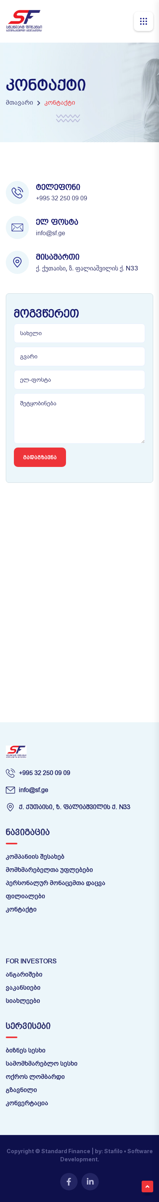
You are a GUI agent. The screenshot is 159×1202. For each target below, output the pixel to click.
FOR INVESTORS (31, 961)
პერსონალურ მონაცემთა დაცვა (55, 883)
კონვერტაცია (27, 1103)
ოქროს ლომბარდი (35, 1077)
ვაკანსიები (23, 987)
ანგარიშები (24, 974)
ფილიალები (25, 896)
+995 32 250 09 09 (61, 198)
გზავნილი (21, 1090)
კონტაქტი (21, 909)
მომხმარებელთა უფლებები (49, 870)
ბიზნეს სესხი (26, 1050)
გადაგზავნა (40, 457)
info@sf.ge (50, 233)
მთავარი (19, 102)
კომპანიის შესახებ (35, 856)
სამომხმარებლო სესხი (42, 1063)
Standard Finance (65, 1151)
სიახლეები (23, 1001)
